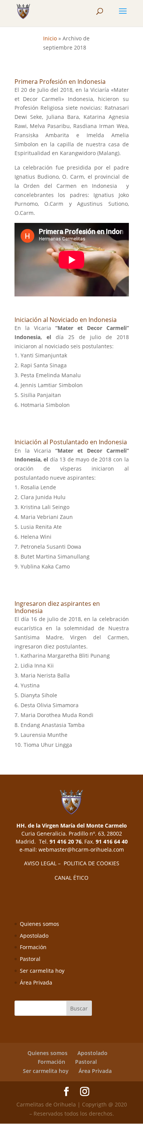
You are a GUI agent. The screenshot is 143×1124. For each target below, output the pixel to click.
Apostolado (34, 935)
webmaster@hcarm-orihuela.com (81, 849)
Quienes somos (39, 923)
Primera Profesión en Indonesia (60, 81)
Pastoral (30, 958)
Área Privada (36, 982)
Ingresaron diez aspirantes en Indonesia (57, 607)
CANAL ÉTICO (71, 877)
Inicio (50, 38)
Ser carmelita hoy (42, 970)
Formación (33, 947)
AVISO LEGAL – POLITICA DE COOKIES (71, 863)
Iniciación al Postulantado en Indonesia (70, 442)
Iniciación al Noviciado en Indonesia (65, 319)
